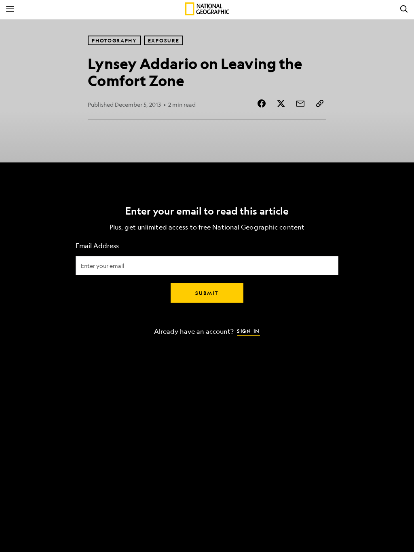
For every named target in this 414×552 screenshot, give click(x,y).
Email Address (97, 246)
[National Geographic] (207, 8)
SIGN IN (248, 331)
